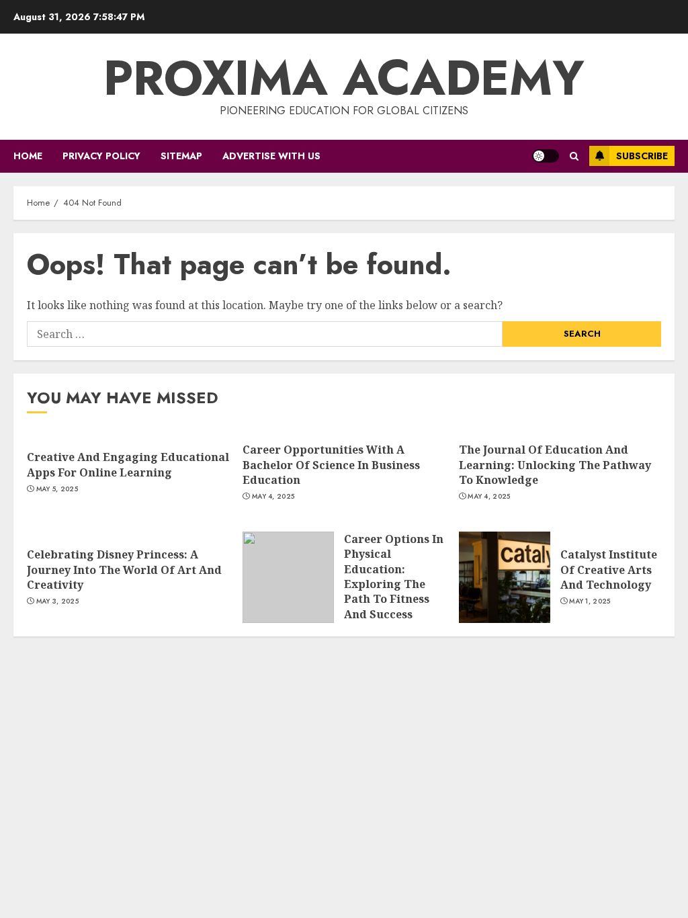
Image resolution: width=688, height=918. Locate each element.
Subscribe (642, 156)
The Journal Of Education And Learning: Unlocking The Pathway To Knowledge (555, 464)
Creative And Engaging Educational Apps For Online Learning (128, 464)
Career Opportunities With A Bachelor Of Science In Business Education (331, 464)
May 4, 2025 (273, 496)
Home (27, 156)
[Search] (574, 156)
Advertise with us (271, 156)
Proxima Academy (344, 78)
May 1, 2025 (589, 601)
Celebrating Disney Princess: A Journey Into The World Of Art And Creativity (124, 569)
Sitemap (181, 156)
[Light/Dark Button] (545, 156)
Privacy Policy (101, 156)
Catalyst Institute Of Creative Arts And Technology (608, 569)
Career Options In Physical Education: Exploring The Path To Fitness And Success (393, 577)
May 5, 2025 (57, 489)
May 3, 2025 (57, 601)
